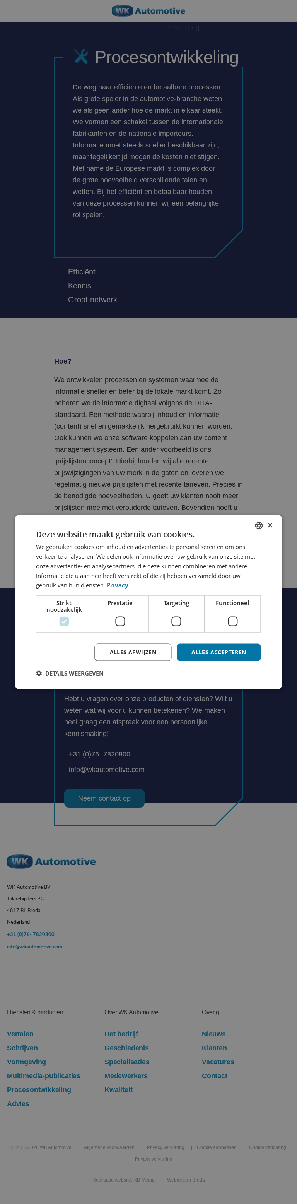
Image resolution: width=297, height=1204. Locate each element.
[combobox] (259, 526)
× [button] (270, 525)
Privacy (117, 585)
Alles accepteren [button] (218, 652)
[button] (70, 673)
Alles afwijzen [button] (133, 652)
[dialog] (148, 602)
